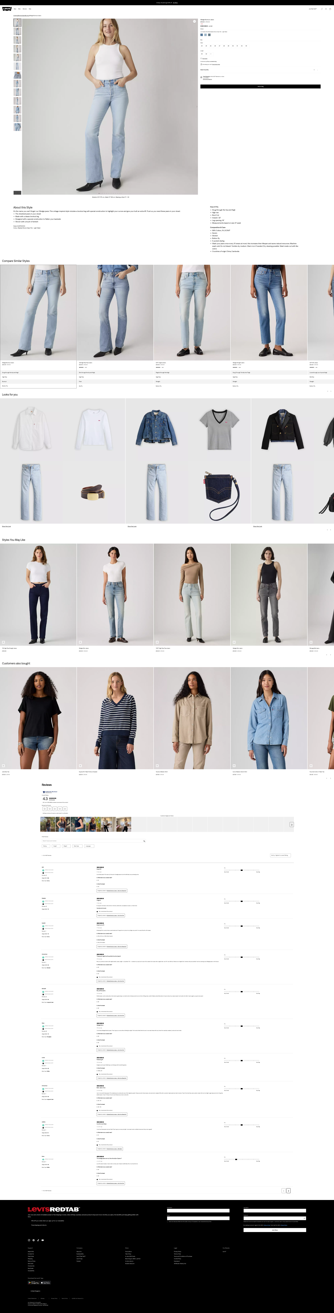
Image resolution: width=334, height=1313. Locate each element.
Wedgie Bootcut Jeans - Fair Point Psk (115, 915)
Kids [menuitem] (30, 9)
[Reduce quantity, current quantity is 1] (311, 70)
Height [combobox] (55, 846)
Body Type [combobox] (76, 846)
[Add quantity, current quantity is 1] (317, 70)
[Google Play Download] (34, 1282)
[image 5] (106, 193)
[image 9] (113, 193)
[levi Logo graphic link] (7, 9)
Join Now (275, 1230)
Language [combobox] (88, 846)
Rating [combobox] (45, 846)
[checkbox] (167, 1221)
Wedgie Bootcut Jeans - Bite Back (114, 1148)
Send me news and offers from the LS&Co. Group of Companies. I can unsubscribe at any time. (190, 1221)
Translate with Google (101, 908)
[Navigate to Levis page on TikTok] (38, 1240)
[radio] (202, 46)
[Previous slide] (327, 529)
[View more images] (17, 193)
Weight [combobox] (65, 846)
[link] (44, 1298)
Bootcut (27, 15)
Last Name (246, 1207)
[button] (326, 9)
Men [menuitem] (19, 9)
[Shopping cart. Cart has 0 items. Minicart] (330, 9)
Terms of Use (267, 1225)
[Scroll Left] (328, 391)
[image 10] (115, 193)
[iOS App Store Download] (45, 1282)
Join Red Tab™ (313, 9)
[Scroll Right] (331, 391)
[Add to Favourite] (194, 21)
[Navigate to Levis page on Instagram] (29, 1240)
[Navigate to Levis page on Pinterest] (33, 1240)
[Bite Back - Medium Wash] (209, 35)
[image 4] (104, 193)
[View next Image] (197, 107)
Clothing (15, 15)
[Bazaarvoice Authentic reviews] (50, 792)
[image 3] (102, 193)
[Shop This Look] (3, 642)
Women (20, 15)
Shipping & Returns (207, 79)
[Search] (322, 9)
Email (168, 1215)
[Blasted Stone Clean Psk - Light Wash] (205, 35)
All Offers (175, 2)
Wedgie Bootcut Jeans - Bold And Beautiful (116, 890)
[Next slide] (330, 529)
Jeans (23, 15)
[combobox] (281, 855)
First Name (169, 1207)
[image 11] (117, 193)
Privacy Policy (284, 1225)
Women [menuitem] (25, 9)
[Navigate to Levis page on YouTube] (42, 1240)
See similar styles (216, 64)
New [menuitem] (15, 9)
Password (246, 1215)
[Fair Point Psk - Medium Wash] (201, 35)
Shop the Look (6, 526)
